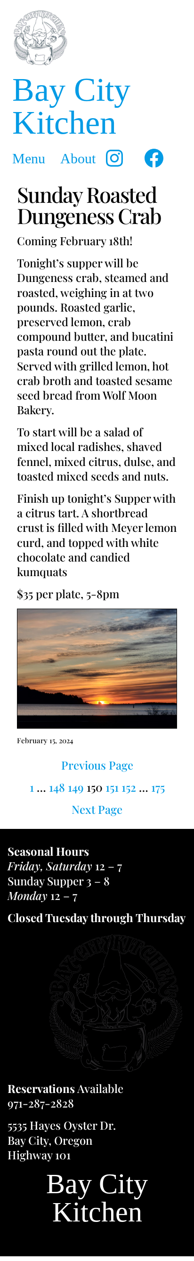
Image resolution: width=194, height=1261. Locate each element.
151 (112, 787)
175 (158, 787)
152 (128, 787)
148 (57, 787)
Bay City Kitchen (71, 106)
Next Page (97, 809)
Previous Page (97, 765)
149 (76, 787)
